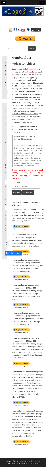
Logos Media (22, 461)
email (29, 161)
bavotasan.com (34, 464)
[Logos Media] (23, 10)
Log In (7, 243)
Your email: (16, 183)
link (41, 146)
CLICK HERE (16, 132)
